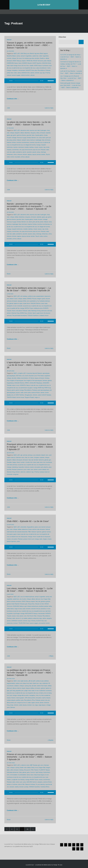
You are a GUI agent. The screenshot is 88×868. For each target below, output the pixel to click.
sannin (24, 152)
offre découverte (30, 698)
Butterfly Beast (11, 56)
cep (40, 683)
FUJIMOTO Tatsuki (44, 770)
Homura (19, 137)
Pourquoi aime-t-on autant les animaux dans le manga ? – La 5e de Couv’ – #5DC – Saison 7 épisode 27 (30, 447)
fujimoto (39, 532)
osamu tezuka (46, 698)
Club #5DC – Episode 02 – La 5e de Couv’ (28, 521)
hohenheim (46, 772)
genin (14, 135)
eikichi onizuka (11, 601)
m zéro (48, 68)
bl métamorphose (28, 596)
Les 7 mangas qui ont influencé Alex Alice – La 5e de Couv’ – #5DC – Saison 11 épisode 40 (70, 78)
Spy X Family (46, 73)
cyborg (17, 767)
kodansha (42, 690)
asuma (32, 130)
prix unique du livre (20, 702)
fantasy (47, 378)
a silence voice (25, 765)
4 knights (20, 373)
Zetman (12, 707)
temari (39, 154)
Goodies (9, 462)
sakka (19, 73)
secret (37, 702)
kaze (8, 65)
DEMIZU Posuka (32, 298)
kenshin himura (35, 608)
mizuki (36, 147)
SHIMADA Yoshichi (16, 620)
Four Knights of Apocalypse (15, 380)
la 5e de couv (39, 142)
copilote (41, 457)
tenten (43, 154)
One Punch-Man (32, 616)
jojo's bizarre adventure (31, 606)
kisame (9, 142)
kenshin (28, 608)
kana (19, 63)
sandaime (19, 152)
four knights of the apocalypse (33, 380)
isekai (28, 775)
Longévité (14, 779)
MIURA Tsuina (34, 779)
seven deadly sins (43, 469)
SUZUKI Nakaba (46, 395)
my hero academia (44, 695)
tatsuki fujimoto (11, 541)
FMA (32, 770)
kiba (43, 140)
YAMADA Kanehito (34, 787)
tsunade (17, 157)
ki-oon (15, 306)
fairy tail (31, 460)
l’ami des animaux (12, 464)
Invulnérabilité (22, 775)
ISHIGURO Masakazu (36, 383)
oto (20, 149)
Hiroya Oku (31, 604)
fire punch (27, 770)
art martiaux (24, 296)
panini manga (20, 390)
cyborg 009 (27, 686)
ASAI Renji (24, 53)
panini (13, 390)
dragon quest (41, 298)
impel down (26, 303)
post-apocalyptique (43, 390)
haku (33, 135)
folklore (33, 532)
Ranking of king (36, 310)
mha (37, 695)
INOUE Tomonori (38, 60)
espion (24, 60)
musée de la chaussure (43, 536)
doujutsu (33, 133)
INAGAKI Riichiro (36, 303)
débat (47, 58)
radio (15, 73)
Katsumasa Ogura (39, 775)
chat (26, 457)
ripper (33, 702)
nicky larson (19, 616)
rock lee (9, 152)
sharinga (43, 152)
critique (14, 58)
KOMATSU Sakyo (25, 385)
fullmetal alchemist (12, 772)
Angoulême (30, 527)
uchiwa (22, 157)
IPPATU (27, 383)
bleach (12, 298)
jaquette (18, 690)
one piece (19, 310)
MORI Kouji (47, 388)
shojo (11, 705)
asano (36, 527)
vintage (48, 705)
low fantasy (21, 779)
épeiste (48, 133)
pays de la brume (27, 149)
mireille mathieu (29, 147)
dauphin (17, 133)
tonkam (15, 623)
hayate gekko (39, 135)
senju (38, 152)
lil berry (41, 693)
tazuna (34, 154)
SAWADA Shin (25, 73)
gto (26, 604)
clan (8, 133)
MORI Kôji (41, 388)
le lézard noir (14, 536)
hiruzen (9, 137)
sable (13, 152)
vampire (11, 787)
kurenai (32, 142)
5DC (18, 53)
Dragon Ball (46, 599)
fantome (41, 460)
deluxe (14, 688)
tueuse (9, 75)
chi (28, 457)
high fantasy (39, 772)
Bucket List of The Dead (36, 375)
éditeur (32, 688)
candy (18, 56)
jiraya (10, 140)
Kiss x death (29, 65)
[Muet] (46, 80)
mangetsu (15, 70)
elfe (12, 770)
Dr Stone (31, 378)
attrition (46, 681)
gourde (29, 135)
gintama (43, 601)
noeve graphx (20, 698)
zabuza (27, 157)
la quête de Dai (14, 308)
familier (36, 460)
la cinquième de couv (29, 68)
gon (50, 460)
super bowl (39, 313)
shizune (19, 154)
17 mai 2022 (10, 128)
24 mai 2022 (10, 51)
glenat (11, 303)
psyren (18, 392)
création (16, 686)
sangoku (49, 618)
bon (47, 455)
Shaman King (15, 313)
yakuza (32, 75)
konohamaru (25, 142)
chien (31, 457)
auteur (18, 683)
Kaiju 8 (17, 608)
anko (27, 130)
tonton (12, 157)
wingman (15, 474)
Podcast (9, 39)
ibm (31, 462)
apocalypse (46, 373)
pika (36, 70)
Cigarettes (46, 56)
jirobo (14, 140)
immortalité (13, 775)
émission (9, 60)
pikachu (45, 467)
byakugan (43, 130)
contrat (9, 58)
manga (9, 70)
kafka (50, 606)
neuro (13, 310)
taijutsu (30, 154)
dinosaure (19, 460)
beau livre (26, 683)
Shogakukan (28, 395)
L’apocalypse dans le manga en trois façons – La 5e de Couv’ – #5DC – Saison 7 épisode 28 (29, 365)
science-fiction (35, 392)
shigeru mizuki (47, 539)
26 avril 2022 (10, 371)
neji (44, 147)
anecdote (23, 527)
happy (14, 462)
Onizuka (39, 616)
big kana (36, 53)
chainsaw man (19, 457)
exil (28, 301)
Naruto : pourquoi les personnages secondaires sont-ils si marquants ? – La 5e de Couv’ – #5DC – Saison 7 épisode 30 (29, 206)
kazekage (38, 140)
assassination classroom (43, 296)
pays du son (36, 149)
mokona (26, 467)
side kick (23, 472)
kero (41, 462)
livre (45, 693)
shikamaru (10, 154)
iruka (40, 137)
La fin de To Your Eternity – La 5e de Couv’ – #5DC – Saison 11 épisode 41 (71, 72)
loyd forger (16, 613)
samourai (44, 310)
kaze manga (13, 65)
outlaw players (11, 700)
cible (40, 56)
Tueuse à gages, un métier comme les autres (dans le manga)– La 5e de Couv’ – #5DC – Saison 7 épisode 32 (29, 45)
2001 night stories (22, 681)
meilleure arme (38, 308)
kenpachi (9, 306)
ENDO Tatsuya (17, 60)
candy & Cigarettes (26, 56)
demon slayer (21, 688)
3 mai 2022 (10, 294)
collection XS (46, 683)
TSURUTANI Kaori (23, 623)
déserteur (27, 133)
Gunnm (32, 772)
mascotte (21, 467)
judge (26, 690)
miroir (34, 536)
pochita (9, 469)
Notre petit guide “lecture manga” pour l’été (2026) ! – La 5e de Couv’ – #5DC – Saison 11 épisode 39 (70, 85)
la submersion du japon (26, 388)
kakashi (24, 140)
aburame (23, 130)
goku (28, 772)
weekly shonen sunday (21, 787)
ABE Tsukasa (33, 765)
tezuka (25, 705)
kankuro (32, 140)
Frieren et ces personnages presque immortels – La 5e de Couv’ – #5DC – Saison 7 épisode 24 (29, 757)
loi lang (49, 693)
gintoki (48, 601)
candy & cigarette (40, 596)
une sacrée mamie (44, 623)
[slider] (51, 80)
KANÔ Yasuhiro (36, 63)
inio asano (10, 534)
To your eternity (40, 784)
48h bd (30, 681)
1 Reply (51, 656)
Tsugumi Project (29, 397)
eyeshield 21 (33, 301)
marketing (15, 467)
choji (48, 130)
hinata (45, 135)
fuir (8, 303)
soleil (39, 395)
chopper (36, 457)
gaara (8, 135)
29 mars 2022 (11, 678)
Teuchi (48, 154)
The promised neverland (19, 315)
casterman (35, 56)
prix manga (35, 539)
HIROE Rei (29, 60)
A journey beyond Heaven (34, 373)
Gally (20, 772)
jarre (47, 137)
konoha (19, 142)
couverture (10, 686)
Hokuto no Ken (39, 604)
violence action (25, 75)
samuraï (49, 310)
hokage (14, 137)
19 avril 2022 (10, 452)
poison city (44, 700)
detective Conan (27, 529)
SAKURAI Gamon (32, 782)
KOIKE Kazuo (38, 65)
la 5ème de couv (17, 68)
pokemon (20, 469)
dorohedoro (24, 378)
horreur (48, 532)
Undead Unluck (43, 315)
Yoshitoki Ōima (44, 787)
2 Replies (50, 740)
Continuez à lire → (13, 98)
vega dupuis (42, 705)
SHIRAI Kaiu (23, 313)
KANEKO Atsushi (27, 63)
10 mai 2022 (10, 212)
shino (15, 154)
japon (15, 534)
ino (37, 137)
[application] (30, 82)
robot (17, 782)
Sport (34, 313)
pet (42, 467)
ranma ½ (18, 618)
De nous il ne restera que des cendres (28, 58)
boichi (27, 375)
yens (8, 707)
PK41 (33, 700)
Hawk (18, 462)
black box (36, 683)
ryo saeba (24, 618)
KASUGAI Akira (46, 63)
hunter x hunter (25, 462)
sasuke (34, 152)
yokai (18, 541)
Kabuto (49, 60)
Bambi (32, 53)
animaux (30, 455)
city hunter (23, 599)
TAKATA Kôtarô (11, 397)
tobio (8, 157)
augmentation (11, 683)
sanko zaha (27, 392)
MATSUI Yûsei (29, 308)
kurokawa (45, 65)
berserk (38, 455)
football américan (44, 301)
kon (44, 462)
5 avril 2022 (10, 594)
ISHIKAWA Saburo (18, 606)
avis (28, 53)
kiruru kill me (22, 65)
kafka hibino (10, 608)
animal (25, 455)
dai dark (14, 378)
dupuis (37, 378)
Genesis (44, 380)
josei (45, 60)
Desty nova (34, 767)
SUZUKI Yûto (40, 620)
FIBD (29, 532)
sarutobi (29, 152)
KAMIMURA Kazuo (12, 63)
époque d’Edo (22, 301)
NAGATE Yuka (30, 70)
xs (39, 397)
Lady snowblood (41, 68)
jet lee (37, 222)
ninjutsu (9, 149)
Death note (23, 767)
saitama (30, 618)
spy (41, 73)
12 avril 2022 (10, 524)
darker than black (42, 686)
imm (8, 775)
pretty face (10, 73)
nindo (47, 147)
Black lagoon (44, 53)
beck (30, 683)
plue (50, 467)
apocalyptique (11, 375)
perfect (18, 700)
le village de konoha (30, 145)
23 (27, 829)
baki (38, 130)
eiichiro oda (35, 529)
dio (42, 599)
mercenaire (21, 70)
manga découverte (23, 695)
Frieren (36, 770)
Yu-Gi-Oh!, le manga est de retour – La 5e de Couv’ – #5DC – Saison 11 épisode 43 (70, 57)
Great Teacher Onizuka (18, 604)
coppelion (47, 375)
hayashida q (10, 383)
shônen (37, 73)
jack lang (12, 690)
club (11, 529)
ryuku (24, 782)
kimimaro (47, 140)
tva (33, 705)
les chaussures (22, 536)
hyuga (24, 137)
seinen (32, 73)
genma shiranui (21, 135)
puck (25, 469)
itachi (43, 137)
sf (14, 395)
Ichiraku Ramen (31, 137)
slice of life (21, 784)
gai (11, 135)
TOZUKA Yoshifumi (33, 315)
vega (36, 397)
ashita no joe (32, 296)
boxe (15, 298)
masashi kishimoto (17, 229)
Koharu (14, 142)
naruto (41, 147)
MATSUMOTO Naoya (31, 613)
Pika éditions (41, 70)
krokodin (19, 306)
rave (32, 469)
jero (22, 690)
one (25, 616)
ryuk (21, 782)
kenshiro (43, 608)
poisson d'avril (27, 539)
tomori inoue (20, 397)
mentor (15, 147)
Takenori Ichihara (30, 784)
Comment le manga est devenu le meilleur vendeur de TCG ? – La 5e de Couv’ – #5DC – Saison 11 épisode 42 (70, 65)
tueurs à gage (34, 623)
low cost (9, 695)
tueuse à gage (16, 75)
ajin (22, 455)
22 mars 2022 (11, 762)
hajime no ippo (18, 303)
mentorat (21, 147)
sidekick (28, 472)
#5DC (15, 53)
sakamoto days (37, 618)
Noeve (9, 390)
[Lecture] (7, 80)
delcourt (37, 599)
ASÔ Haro (19, 375)
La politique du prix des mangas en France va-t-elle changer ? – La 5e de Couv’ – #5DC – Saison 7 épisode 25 (30, 672)
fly (38, 301)
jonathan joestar (43, 606)
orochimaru (15, 149)
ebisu (38, 133)
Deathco (42, 58)
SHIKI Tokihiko (20, 395)
